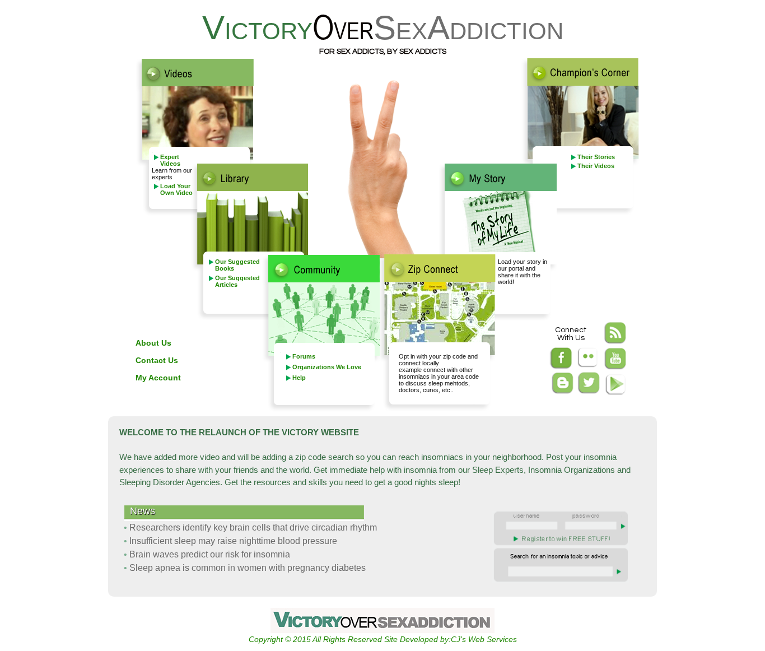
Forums (303, 356)
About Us (153, 342)
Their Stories (596, 157)
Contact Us (157, 360)
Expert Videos (170, 160)
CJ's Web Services (484, 639)
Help (299, 377)
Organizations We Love (326, 367)
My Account (158, 377)
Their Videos (595, 165)
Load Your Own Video (176, 189)
